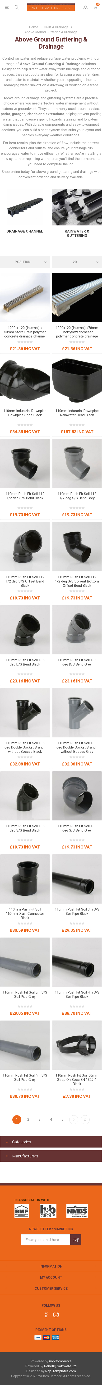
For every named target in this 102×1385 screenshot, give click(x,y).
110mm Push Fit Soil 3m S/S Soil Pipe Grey (25, 994)
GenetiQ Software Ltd (60, 1366)
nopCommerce (60, 1361)
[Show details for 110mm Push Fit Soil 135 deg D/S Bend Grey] (77, 629)
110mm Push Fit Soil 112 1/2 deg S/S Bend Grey (77, 496)
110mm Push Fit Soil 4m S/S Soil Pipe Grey (25, 1077)
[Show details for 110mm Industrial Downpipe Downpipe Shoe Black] (25, 380)
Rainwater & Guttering (77, 233)
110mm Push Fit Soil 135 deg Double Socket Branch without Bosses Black (25, 747)
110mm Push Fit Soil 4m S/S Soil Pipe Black (77, 994)
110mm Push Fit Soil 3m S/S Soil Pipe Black (77, 911)
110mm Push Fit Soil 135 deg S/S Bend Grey (77, 828)
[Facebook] (46, 1314)
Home (33, 27)
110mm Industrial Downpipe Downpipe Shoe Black (24, 413)
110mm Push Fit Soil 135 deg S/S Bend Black (25, 828)
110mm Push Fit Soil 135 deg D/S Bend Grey (77, 662)
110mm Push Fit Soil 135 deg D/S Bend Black (25, 662)
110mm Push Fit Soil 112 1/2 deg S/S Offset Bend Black (25, 581)
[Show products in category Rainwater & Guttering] (77, 207)
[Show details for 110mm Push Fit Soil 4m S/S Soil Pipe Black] (77, 962)
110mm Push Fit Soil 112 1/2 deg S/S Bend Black (25, 496)
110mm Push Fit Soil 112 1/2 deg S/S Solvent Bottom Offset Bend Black (77, 581)
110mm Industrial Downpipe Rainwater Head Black (77, 413)
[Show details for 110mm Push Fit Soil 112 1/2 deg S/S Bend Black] (25, 463)
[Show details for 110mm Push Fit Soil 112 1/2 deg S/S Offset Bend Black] (25, 546)
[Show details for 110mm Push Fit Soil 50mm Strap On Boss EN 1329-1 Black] (77, 1045)
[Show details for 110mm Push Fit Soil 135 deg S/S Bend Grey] (77, 796)
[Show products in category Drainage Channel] (25, 207)
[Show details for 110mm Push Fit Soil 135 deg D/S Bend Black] (25, 629)
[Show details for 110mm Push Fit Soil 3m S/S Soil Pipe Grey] (25, 962)
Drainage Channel (25, 231)
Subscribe (75, 1239)
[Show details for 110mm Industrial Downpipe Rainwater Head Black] (77, 380)
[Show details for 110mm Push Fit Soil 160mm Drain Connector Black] (25, 879)
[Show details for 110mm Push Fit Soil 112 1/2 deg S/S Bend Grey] (77, 463)
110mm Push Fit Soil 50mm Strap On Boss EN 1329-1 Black (77, 1079)
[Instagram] (56, 1314)
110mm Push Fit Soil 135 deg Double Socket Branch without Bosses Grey (76, 747)
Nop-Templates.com (60, 1371)
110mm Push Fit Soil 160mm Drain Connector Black (25, 913)
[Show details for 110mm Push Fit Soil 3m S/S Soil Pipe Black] (77, 879)
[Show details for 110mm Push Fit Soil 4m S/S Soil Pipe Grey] (25, 1045)
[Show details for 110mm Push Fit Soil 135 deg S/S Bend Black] (25, 796)
